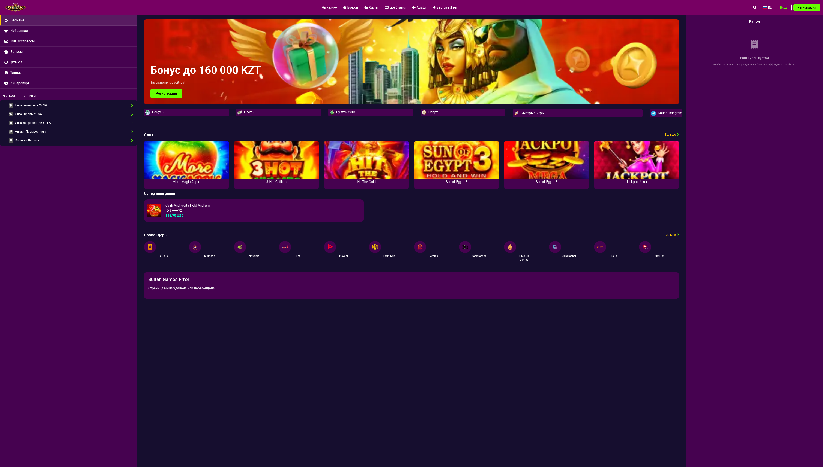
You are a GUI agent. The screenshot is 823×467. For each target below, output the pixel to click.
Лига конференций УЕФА (33, 123)
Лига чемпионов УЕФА (31, 105)
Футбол (16, 62)
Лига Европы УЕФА (28, 114)
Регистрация (807, 7)
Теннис (15, 73)
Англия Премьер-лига (30, 131)
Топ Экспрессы (22, 41)
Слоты (248, 112)
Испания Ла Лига (27, 140)
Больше (670, 134)
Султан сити (345, 112)
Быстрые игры (532, 113)
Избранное (19, 31)
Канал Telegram (669, 113)
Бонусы (16, 52)
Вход (783, 7)
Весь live (17, 20)
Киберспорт (19, 83)
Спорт (432, 112)
